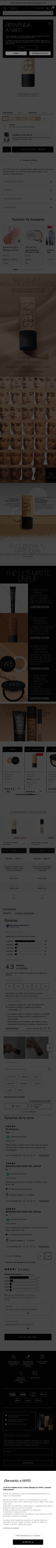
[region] (28, 1509)
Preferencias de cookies (28, 1536)
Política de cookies (25, 1524)
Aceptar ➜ (28, 1542)
